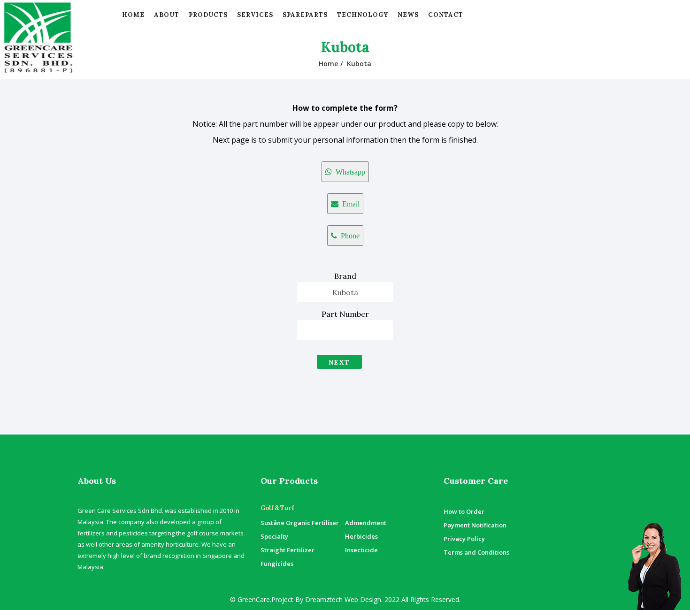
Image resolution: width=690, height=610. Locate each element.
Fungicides (277, 563)
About (166, 15)
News (408, 15)
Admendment (365, 522)
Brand (345, 276)
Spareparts (305, 15)
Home (133, 15)
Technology (362, 15)
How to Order (464, 511)
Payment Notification (475, 525)
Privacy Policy (464, 538)
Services (255, 15)
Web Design (362, 599)
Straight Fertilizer (287, 550)
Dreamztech (324, 599)
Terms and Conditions (476, 552)
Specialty (274, 536)
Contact (445, 15)
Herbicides (361, 536)
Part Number (345, 314)
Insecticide (361, 550)
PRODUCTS (208, 15)
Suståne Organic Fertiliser (300, 522)
